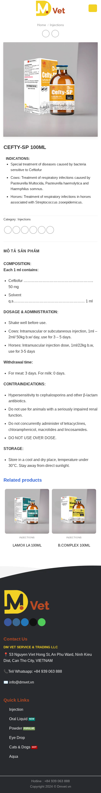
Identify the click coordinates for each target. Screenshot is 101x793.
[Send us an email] (33, 622)
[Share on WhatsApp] (8, 230)
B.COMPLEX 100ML (74, 545)
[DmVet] (50, 8)
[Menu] (7, 8)
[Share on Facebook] (16, 230)
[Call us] (42, 622)
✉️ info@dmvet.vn (19, 682)
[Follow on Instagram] (16, 622)
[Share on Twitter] (25, 230)
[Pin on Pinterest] (42, 230)
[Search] (93, 8)
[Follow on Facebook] (8, 622)
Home (41, 25)
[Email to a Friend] (33, 230)
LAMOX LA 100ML (27, 545)
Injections (57, 25)
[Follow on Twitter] (25, 622)
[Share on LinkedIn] (50, 230)
